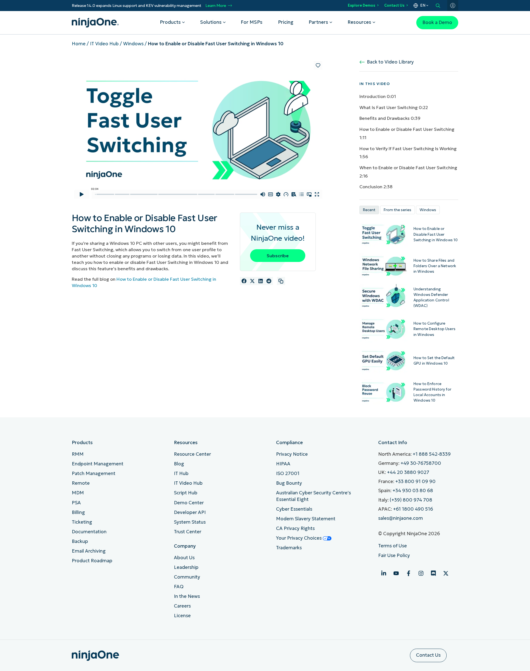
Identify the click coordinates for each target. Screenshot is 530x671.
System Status (190, 522)
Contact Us (394, 5)
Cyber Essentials (294, 509)
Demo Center (189, 503)
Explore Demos (361, 5)
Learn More (215, 5)
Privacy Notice (292, 454)
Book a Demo (437, 22)
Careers (182, 606)
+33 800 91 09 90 (415, 481)
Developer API (190, 512)
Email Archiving (89, 551)
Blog (179, 464)
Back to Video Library (389, 62)
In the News (187, 596)
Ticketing (82, 522)
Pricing (285, 22)
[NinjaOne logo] (95, 23)
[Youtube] (396, 573)
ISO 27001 (288, 473)
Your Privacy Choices (299, 538)
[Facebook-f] (408, 573)
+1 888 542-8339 (432, 454)
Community (187, 577)
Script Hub (185, 493)
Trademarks (289, 548)
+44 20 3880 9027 (408, 472)
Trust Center (187, 532)
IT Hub (181, 473)
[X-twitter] (445, 573)
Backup (80, 541)
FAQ (179, 587)
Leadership (186, 567)
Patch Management (93, 473)
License (182, 616)
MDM (78, 493)
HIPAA (283, 464)
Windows (133, 44)
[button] (244, 281)
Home (79, 44)
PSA (76, 503)
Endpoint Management (97, 464)
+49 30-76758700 (421, 463)
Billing (78, 512)
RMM (78, 454)
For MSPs (252, 22)
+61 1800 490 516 (413, 509)
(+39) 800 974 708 (411, 500)
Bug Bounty (289, 483)
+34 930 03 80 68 (413, 491)
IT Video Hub (104, 44)
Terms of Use (392, 546)
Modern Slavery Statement (305, 519)
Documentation (89, 532)
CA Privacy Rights (295, 528)
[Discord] (433, 573)
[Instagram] (420, 573)
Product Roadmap (92, 561)
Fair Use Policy (394, 555)
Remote (81, 483)
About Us (184, 558)
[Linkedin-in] (383, 573)
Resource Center (192, 454)
